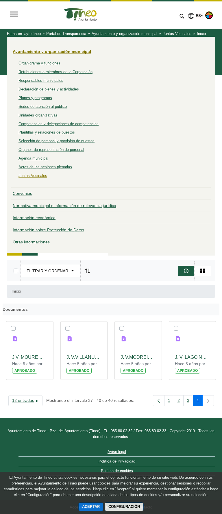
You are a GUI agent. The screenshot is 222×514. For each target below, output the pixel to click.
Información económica (34, 217)
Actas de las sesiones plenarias (45, 167)
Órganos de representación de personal (51, 149)
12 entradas (27, 401)
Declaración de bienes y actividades (48, 89)
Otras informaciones (31, 242)
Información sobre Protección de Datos (48, 230)
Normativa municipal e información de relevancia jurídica (64, 205)
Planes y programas (35, 98)
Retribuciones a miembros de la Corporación (55, 72)
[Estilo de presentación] (203, 271)
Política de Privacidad (117, 461)
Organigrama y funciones (39, 63)
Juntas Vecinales (32, 175)
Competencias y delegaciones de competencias (58, 124)
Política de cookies (117, 471)
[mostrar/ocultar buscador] (181, 17)
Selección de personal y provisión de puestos (56, 141)
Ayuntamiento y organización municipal (52, 51)
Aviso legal (117, 452)
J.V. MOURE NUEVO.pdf (29, 357)
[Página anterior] (158, 400)
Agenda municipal (33, 158)
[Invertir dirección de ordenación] (87, 271)
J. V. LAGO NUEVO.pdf (192, 357)
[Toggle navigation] (14, 15)
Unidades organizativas (38, 115)
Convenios (22, 193)
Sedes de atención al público (42, 106)
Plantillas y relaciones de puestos (46, 132)
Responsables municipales (40, 80)
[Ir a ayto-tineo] (98, 14)
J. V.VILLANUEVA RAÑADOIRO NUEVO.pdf (84, 357)
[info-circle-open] (186, 271)
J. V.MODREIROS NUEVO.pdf (138, 357)
